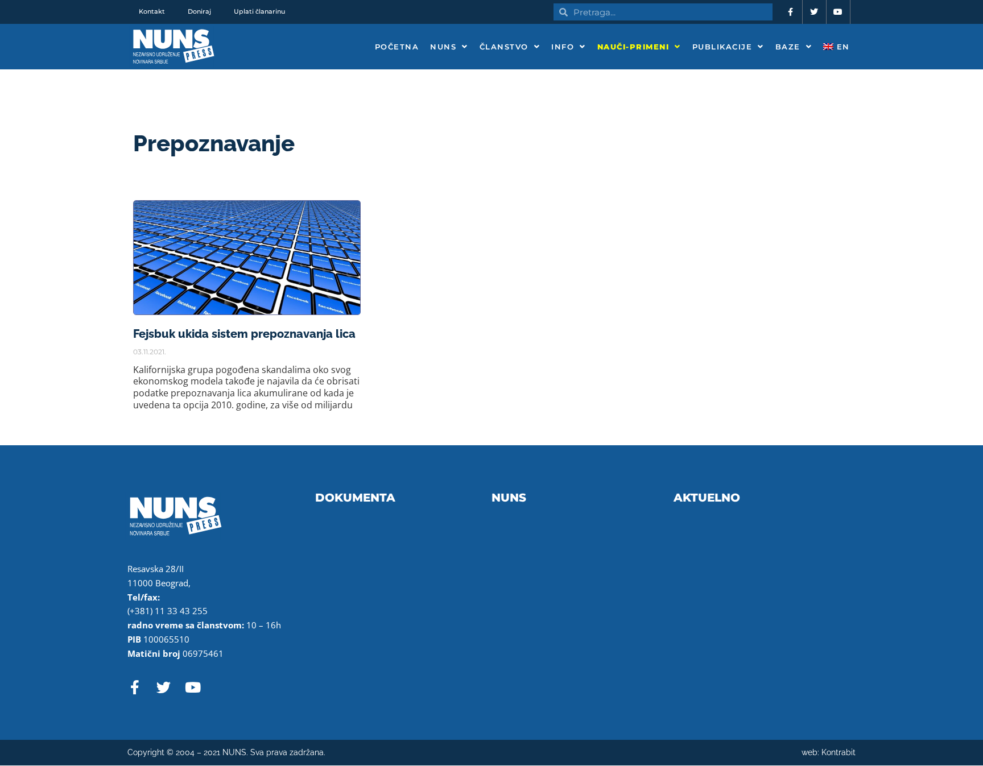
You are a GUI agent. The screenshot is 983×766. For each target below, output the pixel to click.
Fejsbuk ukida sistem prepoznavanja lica (244, 334)
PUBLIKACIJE (722, 46)
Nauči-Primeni (633, 46)
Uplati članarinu (259, 11)
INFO (562, 46)
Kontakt (152, 11)
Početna (397, 46)
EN (841, 46)
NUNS (443, 46)
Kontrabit (838, 752)
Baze (787, 46)
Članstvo (504, 46)
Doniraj (199, 11)
